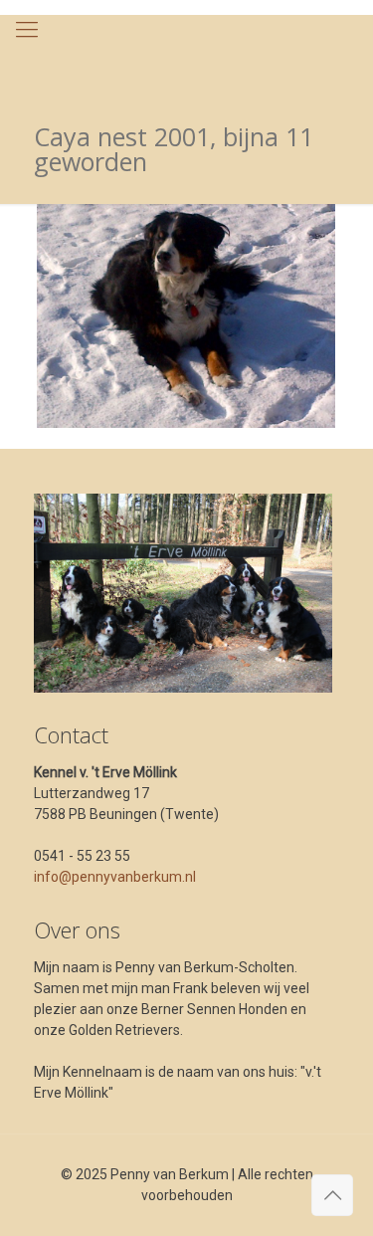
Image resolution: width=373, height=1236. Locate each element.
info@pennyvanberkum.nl (115, 877)
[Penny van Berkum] (186, 55)
